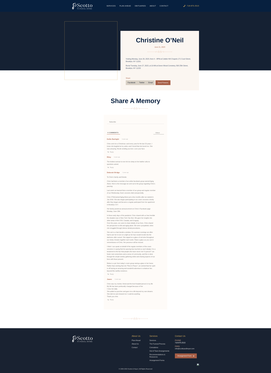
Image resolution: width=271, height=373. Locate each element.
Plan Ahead (125, 6)
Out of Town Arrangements (159, 351)
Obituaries (140, 6)
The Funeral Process (157, 344)
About (153, 6)
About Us (135, 344)
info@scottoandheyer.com (184, 349)
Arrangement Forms (156, 360)
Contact (164, 6)
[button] (131, 82)
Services (152, 340)
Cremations (153, 347)
